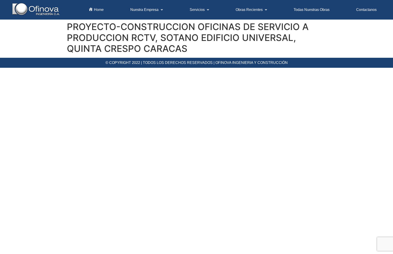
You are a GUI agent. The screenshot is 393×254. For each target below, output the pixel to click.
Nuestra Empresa (144, 10)
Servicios (197, 10)
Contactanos (366, 10)
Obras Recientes (249, 10)
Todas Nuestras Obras (312, 10)
